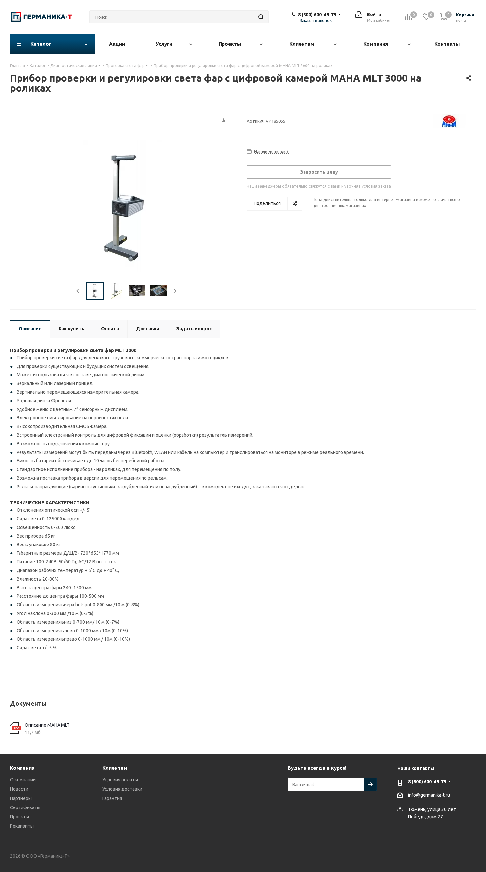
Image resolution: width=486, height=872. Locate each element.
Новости (19, 789)
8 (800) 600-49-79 (317, 14)
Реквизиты (22, 826)
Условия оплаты (120, 779)
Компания (22, 768)
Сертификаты (25, 807)
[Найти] (261, 16)
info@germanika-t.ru (429, 795)
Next (175, 291)
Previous (78, 291)
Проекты (19, 816)
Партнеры (21, 798)
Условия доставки (122, 789)
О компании (23, 779)
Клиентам (114, 768)
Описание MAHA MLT (47, 725)
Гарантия (112, 798)
